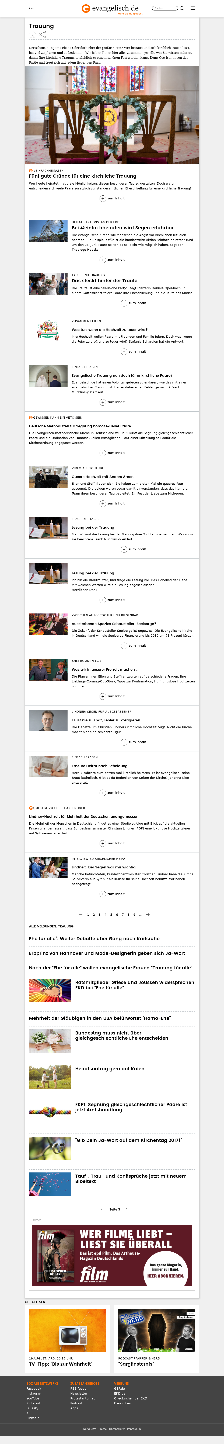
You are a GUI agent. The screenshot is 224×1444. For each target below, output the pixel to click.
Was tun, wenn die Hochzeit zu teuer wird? (110, 330)
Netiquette (89, 1429)
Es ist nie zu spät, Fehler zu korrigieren (106, 720)
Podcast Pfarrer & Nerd (139, 1358)
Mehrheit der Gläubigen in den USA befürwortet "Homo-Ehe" (100, 1018)
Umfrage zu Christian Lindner (59, 808)
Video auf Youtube (88, 468)
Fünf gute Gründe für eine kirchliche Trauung (82, 176)
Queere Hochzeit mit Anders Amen (103, 477)
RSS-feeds (78, 1388)
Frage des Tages (85, 519)
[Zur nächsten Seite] (148, 914)
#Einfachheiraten (48, 170)
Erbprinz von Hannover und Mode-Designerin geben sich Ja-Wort (107, 953)
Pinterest (33, 1403)
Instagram (34, 1393)
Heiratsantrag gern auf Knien (110, 1069)
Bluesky (32, 1408)
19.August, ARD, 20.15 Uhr (51, 1358)
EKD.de (119, 1393)
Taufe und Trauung (88, 275)
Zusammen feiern (86, 321)
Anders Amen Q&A (87, 661)
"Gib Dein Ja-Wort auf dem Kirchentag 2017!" (128, 1140)
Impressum (134, 1429)
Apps (74, 1408)
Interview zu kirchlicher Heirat (99, 858)
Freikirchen (122, 1403)
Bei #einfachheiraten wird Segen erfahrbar (123, 228)
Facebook (34, 1388)
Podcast (76, 1403)
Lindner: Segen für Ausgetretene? (101, 711)
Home (32, 34)
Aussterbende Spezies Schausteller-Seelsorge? (114, 624)
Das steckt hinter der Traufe (104, 281)
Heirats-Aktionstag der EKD (96, 222)
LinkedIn (33, 1418)
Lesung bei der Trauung (93, 527)
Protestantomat (82, 1398)
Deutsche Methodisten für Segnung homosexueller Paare (80, 426)
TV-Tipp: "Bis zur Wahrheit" (60, 1364)
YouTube (33, 1398)
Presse (103, 1429)
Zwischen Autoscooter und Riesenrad (105, 615)
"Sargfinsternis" (136, 1364)
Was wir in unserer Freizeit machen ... (105, 669)
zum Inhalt (116, 198)
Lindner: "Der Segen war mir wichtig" (104, 867)
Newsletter (78, 1393)
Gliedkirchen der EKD (130, 1398)
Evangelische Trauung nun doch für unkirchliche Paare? (122, 375)
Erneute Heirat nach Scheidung (100, 766)
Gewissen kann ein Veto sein (57, 417)
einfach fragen (85, 367)
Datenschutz (117, 1429)
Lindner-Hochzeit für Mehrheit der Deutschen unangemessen (83, 816)
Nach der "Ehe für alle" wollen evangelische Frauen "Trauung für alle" (110, 968)
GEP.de (119, 1388)
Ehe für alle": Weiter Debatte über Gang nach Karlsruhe (94, 939)
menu (31, 8)
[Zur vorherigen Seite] (81, 914)
